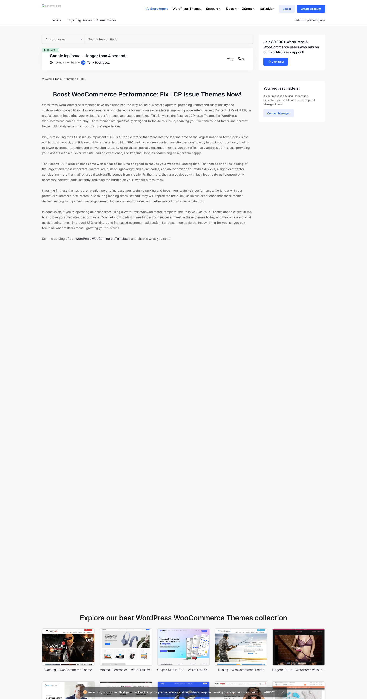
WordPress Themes (187, 9)
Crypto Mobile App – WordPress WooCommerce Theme (183, 670)
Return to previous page (310, 20)
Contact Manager (278, 113)
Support (212, 9)
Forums (56, 20)
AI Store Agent (157, 9)
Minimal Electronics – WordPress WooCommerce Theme (126, 670)
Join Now (278, 61)
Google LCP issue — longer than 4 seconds (88, 55)
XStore (247, 9)
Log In (287, 8)
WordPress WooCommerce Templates (103, 239)
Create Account (311, 8)
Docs (230, 9)
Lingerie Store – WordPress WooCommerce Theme (298, 670)
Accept (269, 692)
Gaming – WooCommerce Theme (68, 670)
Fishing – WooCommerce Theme (241, 670)
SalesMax (267, 9)
